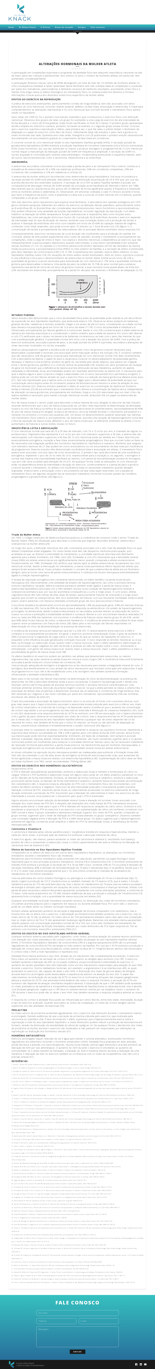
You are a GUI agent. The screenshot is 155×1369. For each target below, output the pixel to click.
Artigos (82, 27)
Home (11, 27)
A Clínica (45, 27)
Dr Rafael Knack (27, 27)
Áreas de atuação (64, 27)
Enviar (77, 1352)
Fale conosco (98, 27)
